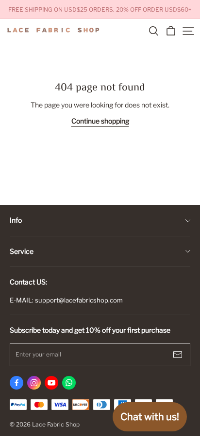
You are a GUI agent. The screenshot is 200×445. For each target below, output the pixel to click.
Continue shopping (100, 121)
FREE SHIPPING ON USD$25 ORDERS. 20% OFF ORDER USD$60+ (100, 9)
